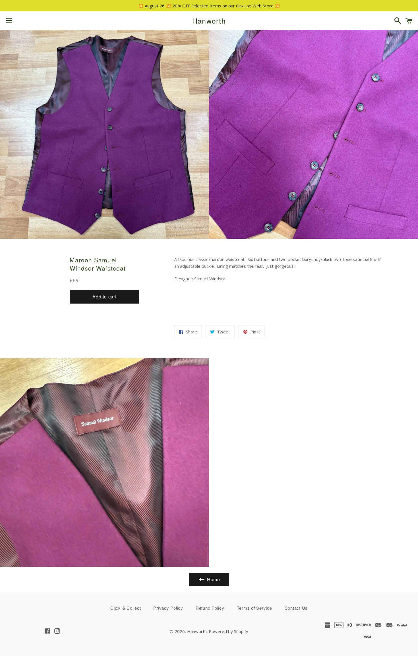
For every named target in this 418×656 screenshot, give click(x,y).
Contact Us (296, 608)
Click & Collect (125, 608)
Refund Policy (210, 608)
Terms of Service (254, 608)
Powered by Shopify (228, 631)
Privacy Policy (168, 608)
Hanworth (209, 21)
